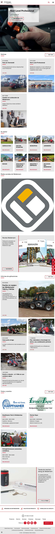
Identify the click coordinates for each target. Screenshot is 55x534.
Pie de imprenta (17, 528)
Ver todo (50, 54)
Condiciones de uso (34, 528)
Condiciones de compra (29, 530)
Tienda (44, 519)
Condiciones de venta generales (17, 530)
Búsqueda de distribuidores (11, 508)
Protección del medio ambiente (45, 528)
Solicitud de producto (30, 508)
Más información (6, 425)
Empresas (30, 519)
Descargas (37, 519)
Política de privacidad (25, 528)
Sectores (24, 519)
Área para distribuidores (39, 530)
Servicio (18, 519)
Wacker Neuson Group (9, 528)
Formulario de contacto (46, 508)
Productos (11, 519)
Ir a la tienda (44, 500)
